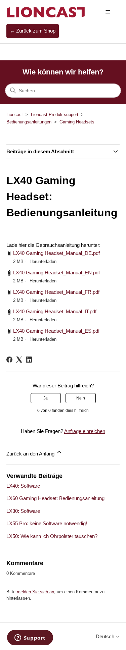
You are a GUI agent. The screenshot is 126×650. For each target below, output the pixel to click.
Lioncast (14, 114)
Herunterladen (43, 261)
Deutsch (106, 636)
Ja (45, 398)
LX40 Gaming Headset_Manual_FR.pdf (56, 292)
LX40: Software (23, 486)
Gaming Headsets (76, 121)
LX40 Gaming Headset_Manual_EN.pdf (56, 272)
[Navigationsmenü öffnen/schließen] (108, 12)
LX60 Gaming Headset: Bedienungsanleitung (55, 498)
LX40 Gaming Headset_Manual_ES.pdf (56, 331)
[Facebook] (9, 360)
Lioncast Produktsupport (54, 114)
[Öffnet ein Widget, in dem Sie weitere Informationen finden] (30, 638)
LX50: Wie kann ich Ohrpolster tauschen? (51, 536)
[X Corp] (19, 360)
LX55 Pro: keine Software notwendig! (46, 523)
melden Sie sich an (35, 591)
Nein (80, 398)
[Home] (46, 12)
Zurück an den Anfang (31, 453)
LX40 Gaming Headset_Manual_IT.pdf (54, 311)
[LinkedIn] (29, 360)
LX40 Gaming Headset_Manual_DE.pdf (56, 253)
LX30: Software (23, 511)
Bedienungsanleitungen (28, 121)
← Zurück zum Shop (32, 31)
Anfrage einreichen (84, 431)
